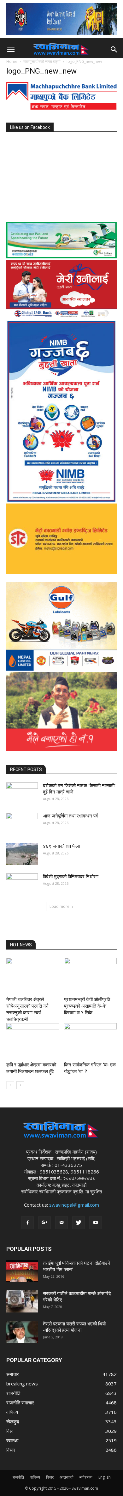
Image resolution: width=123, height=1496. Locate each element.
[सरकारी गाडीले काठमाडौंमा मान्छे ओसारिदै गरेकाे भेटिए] (22, 1301)
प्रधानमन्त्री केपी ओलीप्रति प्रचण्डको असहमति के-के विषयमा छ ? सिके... (87, 1006)
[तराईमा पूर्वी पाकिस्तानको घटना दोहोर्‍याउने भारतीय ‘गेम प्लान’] (22, 1271)
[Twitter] (78, 1222)
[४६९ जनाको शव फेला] (22, 854)
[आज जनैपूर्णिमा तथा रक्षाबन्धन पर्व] (22, 824)
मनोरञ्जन (85, 1477)
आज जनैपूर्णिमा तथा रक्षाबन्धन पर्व (70, 816)
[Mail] (61, 1222)
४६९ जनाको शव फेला (61, 846)
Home (11, 61)
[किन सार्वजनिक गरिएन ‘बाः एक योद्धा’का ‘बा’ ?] (90, 1041)
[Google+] (44, 1222)
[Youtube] (95, 1222)
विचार (50, 1477)
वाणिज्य (35, 1477)
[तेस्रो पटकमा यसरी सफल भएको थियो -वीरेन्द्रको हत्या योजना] (22, 1332)
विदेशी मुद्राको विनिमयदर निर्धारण (70, 876)
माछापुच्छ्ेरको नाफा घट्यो (42, 61)
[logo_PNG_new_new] (61, 108)
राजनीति (18, 1477)
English (104, 1477)
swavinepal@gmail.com (74, 1205)
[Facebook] (27, 1222)
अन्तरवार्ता (66, 1477)
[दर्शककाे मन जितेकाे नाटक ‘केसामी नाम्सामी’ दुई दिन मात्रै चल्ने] (22, 793)
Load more (59, 906)
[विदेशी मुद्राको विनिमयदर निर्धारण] (22, 884)
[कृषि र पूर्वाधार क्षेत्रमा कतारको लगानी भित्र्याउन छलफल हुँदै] (32, 1041)
